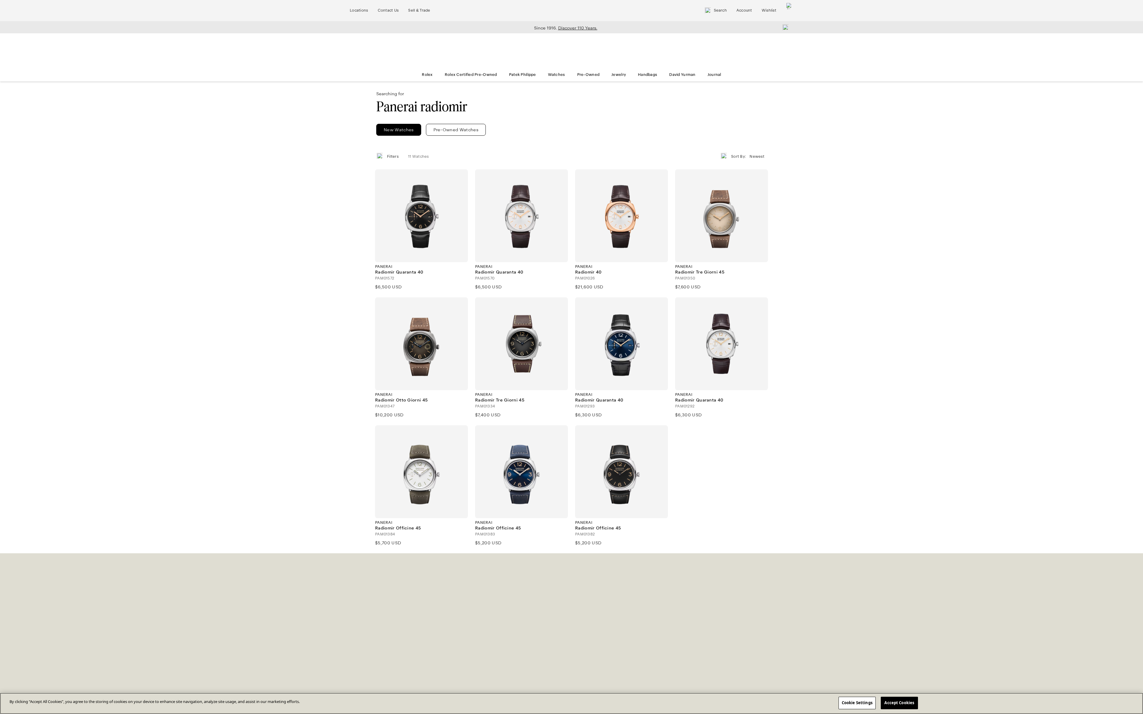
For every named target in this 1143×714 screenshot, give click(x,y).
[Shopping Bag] (789, 10)
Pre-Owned (588, 75)
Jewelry (618, 75)
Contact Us (388, 10)
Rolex (427, 75)
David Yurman (682, 75)
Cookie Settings (857, 702)
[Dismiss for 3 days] (783, 27)
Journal (714, 75)
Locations (359, 10)
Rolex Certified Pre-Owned (471, 75)
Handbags (647, 75)
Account (744, 10)
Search (720, 10)
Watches (556, 75)
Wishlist (769, 10)
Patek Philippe (522, 75)
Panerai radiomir (421, 106)
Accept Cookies (899, 702)
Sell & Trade (419, 10)
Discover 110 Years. (577, 28)
